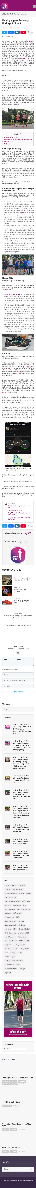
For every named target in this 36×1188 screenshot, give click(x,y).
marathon (8, 929)
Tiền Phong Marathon (12, 949)
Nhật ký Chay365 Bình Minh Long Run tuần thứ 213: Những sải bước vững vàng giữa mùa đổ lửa (22, 794)
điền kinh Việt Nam (11, 969)
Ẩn (20, 134)
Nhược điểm (8, 142)
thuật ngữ (8, 945)
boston (7, 889)
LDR (17, 917)
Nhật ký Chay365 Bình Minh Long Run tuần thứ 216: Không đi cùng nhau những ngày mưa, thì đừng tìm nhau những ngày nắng (22, 762)
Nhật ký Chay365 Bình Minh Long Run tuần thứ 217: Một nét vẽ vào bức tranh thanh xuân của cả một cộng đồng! (22, 745)
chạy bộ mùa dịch (10, 897)
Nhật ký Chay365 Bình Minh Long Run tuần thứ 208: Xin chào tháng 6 (22, 867)
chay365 (17, 27)
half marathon (17, 913)
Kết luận (7, 144)
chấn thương (26, 901)
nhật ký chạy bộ (10, 937)
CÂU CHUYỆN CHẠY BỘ (9, 1081)
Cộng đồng (22, 1081)
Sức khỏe (13, 1129)
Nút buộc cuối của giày (12, 294)
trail (6, 953)
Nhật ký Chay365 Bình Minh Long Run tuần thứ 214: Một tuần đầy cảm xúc (22, 779)
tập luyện (13, 953)
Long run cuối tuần (11, 925)
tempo (4, 392)
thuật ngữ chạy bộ (19, 945)
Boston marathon (17, 889)
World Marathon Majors (12, 965)
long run (21, 921)
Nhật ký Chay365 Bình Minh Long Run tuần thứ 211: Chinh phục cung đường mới (22, 828)
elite (24, 905)
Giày (11, 27)
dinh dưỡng (17, 905)
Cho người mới (7, 1105)
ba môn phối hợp (10, 885)
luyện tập (22, 925)
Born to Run (21, 885)
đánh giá (22, 969)
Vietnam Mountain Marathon (14, 961)
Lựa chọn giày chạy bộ (15, 510)
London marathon (10, 921)
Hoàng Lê (22, 58)
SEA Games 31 (24, 941)
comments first (23, 649)
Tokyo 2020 (25, 949)
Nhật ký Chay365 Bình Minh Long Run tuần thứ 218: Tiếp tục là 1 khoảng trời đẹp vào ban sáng (22, 729)
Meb (14, 929)
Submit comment (18, 691)
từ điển (20, 953)
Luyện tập (13, 1151)
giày (18, 909)
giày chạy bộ (26, 909)
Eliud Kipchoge (10, 909)
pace (23, 213)
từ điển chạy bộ (10, 957)
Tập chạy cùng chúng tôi (10, 1084)
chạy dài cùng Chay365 (12, 901)
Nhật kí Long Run (10, 933)
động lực (8, 973)
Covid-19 (8, 905)
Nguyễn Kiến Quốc (24, 929)
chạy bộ (28, 893)
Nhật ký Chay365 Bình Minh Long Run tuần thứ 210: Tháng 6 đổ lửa (22, 841)
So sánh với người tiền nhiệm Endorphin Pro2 (18, 139)
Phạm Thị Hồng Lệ (11, 941)
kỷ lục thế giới (9, 917)
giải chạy (8, 913)
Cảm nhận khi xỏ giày (11, 137)
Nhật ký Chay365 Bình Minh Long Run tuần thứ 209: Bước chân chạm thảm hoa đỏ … (22, 854)
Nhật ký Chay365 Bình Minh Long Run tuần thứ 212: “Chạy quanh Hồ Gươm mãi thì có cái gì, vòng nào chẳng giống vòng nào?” (22, 812)
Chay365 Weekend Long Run (14, 893)
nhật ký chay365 (23, 933)
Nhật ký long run (23, 937)
